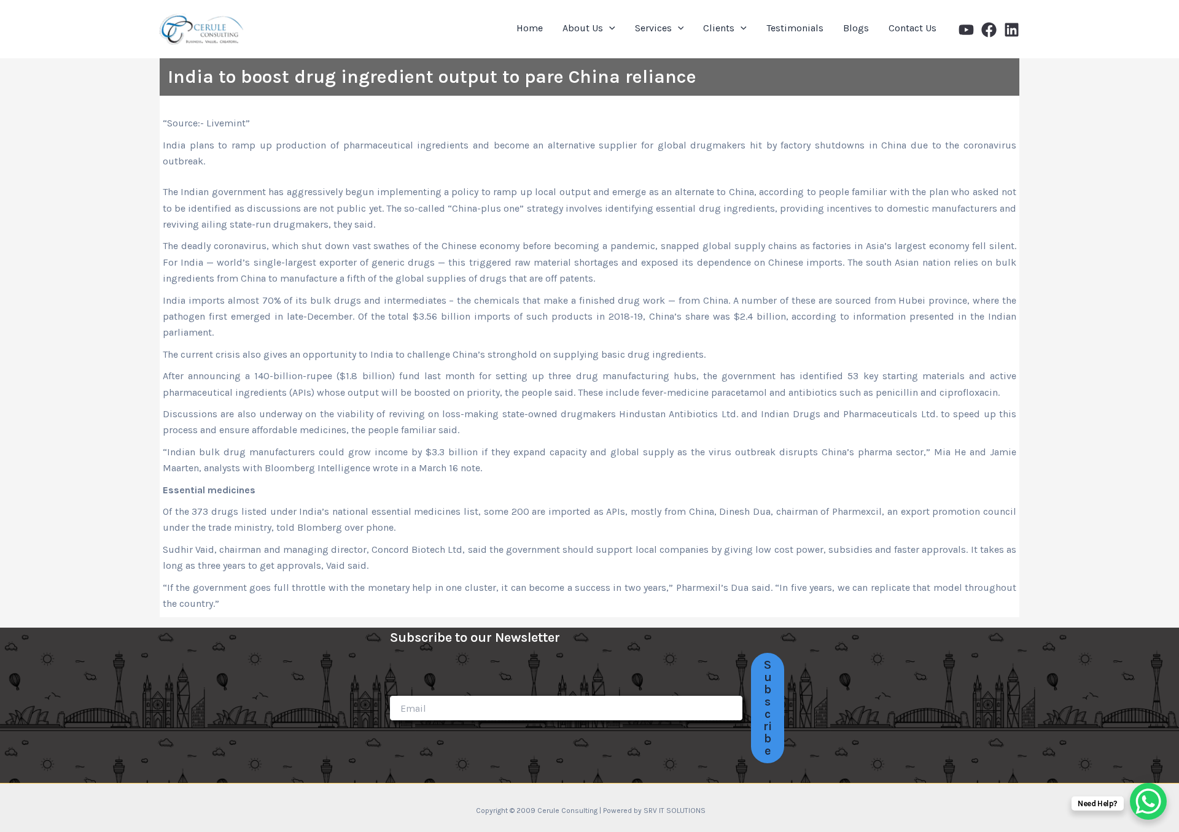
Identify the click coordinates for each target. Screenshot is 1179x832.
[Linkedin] (1011, 29)
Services (653, 28)
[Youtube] (966, 29)
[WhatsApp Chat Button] (1148, 801)
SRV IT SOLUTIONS (675, 810)
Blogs (856, 28)
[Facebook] (989, 29)
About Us (582, 28)
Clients (718, 28)
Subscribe (767, 708)
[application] (609, 28)
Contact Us (912, 28)
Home (529, 28)
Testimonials (794, 28)
